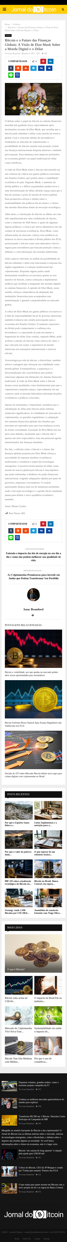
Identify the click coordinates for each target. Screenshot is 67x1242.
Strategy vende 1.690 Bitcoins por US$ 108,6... (17, 911)
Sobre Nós (27, 1239)
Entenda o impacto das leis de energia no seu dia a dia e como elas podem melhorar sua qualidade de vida (33, 557)
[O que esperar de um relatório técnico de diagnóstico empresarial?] (48, 839)
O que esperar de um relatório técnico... (44, 853)
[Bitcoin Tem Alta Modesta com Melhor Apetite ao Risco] (19, 1045)
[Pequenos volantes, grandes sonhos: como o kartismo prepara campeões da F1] (9, 1086)
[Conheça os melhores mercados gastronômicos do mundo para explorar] (9, 1103)
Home (17, 1239)
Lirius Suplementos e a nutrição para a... (45, 824)
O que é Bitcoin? (16, 969)
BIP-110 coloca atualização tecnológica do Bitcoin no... (18, 882)
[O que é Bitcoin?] (33, 953)
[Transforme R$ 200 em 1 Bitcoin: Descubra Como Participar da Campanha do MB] (9, 1120)
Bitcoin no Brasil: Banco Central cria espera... (46, 882)
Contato (37, 1239)
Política (8, 35)
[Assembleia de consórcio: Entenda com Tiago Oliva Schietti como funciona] (48, 898)
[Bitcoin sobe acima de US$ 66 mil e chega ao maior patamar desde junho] (19, 985)
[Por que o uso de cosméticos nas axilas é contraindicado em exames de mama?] (48, 1045)
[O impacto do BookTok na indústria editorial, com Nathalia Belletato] (48, 985)
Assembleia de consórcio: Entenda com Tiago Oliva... (47, 911)
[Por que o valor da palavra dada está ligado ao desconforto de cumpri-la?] (19, 839)
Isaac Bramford (14, 53)
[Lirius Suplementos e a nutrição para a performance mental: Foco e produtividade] (48, 810)
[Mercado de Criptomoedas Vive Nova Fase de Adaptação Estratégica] (19, 1015)
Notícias (46, 1239)
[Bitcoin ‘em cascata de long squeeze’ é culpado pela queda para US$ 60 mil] (9, 1154)
